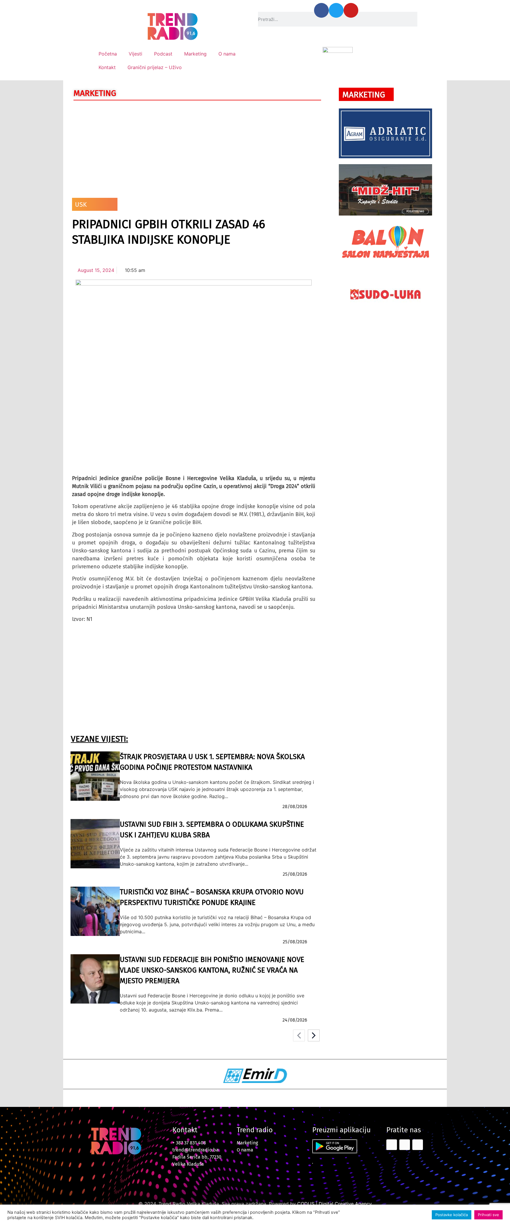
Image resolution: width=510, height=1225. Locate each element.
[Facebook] (321, 10)
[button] (81, 1076)
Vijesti (135, 54)
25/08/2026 (295, 874)
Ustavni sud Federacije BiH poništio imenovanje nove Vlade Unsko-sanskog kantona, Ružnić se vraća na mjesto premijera (212, 970)
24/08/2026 (294, 1020)
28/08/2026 (294, 806)
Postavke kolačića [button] (451, 1214)
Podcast (163, 54)
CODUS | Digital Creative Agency (334, 1204)
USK (81, 204)
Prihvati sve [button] (488, 1214)
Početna (108, 54)
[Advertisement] (193, 147)
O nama (227, 54)
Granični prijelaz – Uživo (155, 67)
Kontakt (107, 67)
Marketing (195, 54)
